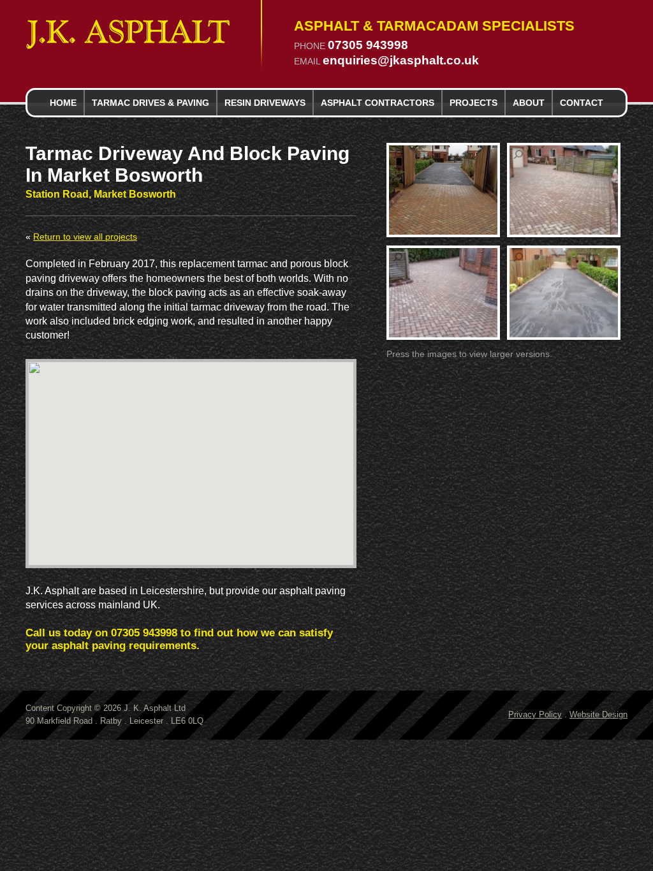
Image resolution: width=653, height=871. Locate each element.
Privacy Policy (535, 714)
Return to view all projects (85, 237)
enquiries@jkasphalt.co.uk (401, 61)
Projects (473, 103)
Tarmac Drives (150, 103)
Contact (581, 103)
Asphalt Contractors (377, 103)
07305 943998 (368, 46)
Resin (264, 103)
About (529, 103)
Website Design (598, 714)
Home (63, 103)
